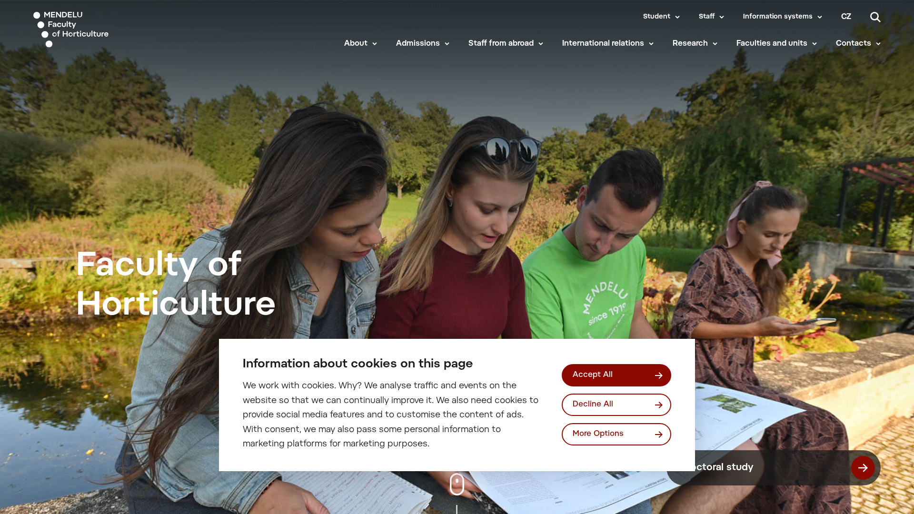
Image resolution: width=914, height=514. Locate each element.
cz (846, 17)
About (356, 44)
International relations (603, 44)
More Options (598, 434)
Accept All (593, 375)
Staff (707, 17)
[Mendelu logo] (91, 30)
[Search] (875, 17)
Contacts (853, 44)
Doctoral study (718, 468)
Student (656, 17)
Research (690, 44)
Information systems (778, 17)
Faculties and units (771, 44)
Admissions (418, 44)
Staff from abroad (501, 44)
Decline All (593, 404)
